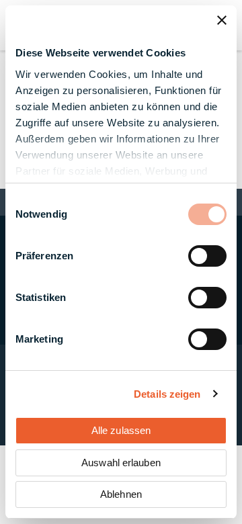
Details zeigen (167, 394)
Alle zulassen (121, 430)
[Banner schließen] (222, 20)
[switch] (207, 256)
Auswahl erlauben (121, 462)
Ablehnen (121, 494)
